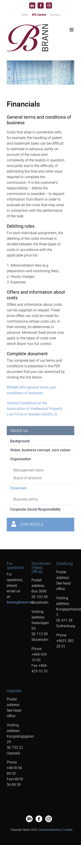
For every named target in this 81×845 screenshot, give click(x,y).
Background (19, 441)
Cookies (67, 829)
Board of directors (28, 478)
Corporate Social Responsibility (35, 509)
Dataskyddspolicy (50, 829)
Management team (29, 470)
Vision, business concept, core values (40, 450)
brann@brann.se (20, 602)
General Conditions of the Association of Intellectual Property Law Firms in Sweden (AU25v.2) (34, 408)
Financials (18, 488)
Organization (20, 459)
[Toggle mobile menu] (72, 29)
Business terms (26, 499)
